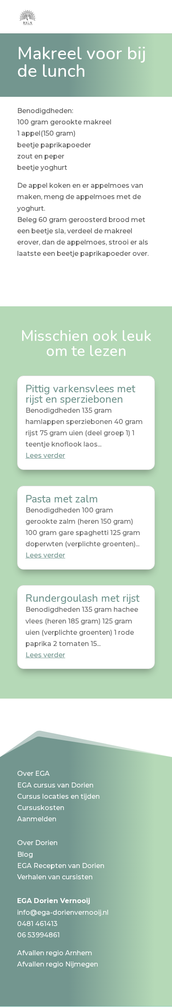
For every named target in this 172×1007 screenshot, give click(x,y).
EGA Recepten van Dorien (60, 866)
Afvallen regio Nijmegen (57, 964)
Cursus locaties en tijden (58, 796)
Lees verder (45, 455)
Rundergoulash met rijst (82, 598)
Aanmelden (36, 819)
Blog (25, 854)
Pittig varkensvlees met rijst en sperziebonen (80, 394)
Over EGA (33, 773)
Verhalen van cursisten (55, 877)
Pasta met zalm (61, 499)
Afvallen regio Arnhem (54, 953)
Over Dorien (37, 843)
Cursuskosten (40, 808)
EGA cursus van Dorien (55, 785)
